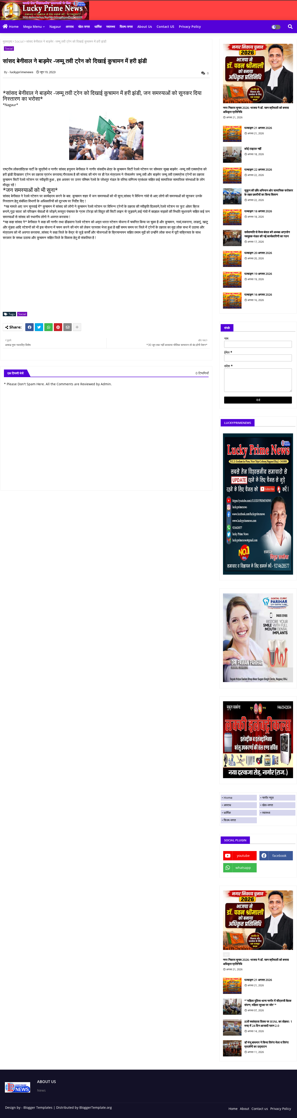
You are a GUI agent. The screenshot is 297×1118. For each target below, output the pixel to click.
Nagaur (55, 26)
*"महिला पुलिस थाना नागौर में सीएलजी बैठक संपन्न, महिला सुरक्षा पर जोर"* (267, 1003)
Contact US (165, 26)
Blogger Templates (37, 1107)
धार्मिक (98, 26)
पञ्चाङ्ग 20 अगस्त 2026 (258, 253)
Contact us (260, 1108)
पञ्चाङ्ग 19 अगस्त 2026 (258, 274)
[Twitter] (39, 327)
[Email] (67, 327)
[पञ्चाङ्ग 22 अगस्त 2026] (232, 175)
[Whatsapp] (48, 327)
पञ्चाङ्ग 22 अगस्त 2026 (258, 169)
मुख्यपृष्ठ (7, 41)
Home (14, 26)
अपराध (70, 26)
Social (19, 41)
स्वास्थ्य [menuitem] (266, 813)
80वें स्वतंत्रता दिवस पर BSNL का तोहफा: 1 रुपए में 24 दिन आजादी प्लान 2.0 (268, 1023)
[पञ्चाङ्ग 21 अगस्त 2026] (232, 134)
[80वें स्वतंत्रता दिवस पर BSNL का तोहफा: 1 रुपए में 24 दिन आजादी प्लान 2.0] (232, 1027)
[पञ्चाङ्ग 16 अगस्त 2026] (232, 300)
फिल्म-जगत (126, 26)
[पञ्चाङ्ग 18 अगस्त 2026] (232, 217)
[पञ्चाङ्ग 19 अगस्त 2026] (232, 280)
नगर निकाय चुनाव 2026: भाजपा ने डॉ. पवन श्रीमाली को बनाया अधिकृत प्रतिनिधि (256, 110)
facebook (279, 855)
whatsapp (243, 867)
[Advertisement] (109, 276)
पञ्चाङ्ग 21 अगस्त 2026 (258, 128)
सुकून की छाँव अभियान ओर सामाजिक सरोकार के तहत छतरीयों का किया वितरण (268, 192)
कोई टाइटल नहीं (252, 149)
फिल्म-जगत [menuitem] (230, 820)
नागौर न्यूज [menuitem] (268, 797)
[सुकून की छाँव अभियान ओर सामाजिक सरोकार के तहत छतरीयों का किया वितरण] (232, 196)
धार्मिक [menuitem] (227, 813)
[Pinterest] (58, 327)
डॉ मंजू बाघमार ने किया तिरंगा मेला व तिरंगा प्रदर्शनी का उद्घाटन (266, 1044)
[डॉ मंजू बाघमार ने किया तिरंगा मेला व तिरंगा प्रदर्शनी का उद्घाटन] (232, 1048)
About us (144, 26)
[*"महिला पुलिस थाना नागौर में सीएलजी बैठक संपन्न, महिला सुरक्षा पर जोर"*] (232, 1007)
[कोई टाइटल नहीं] (232, 155)
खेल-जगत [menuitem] (267, 805)
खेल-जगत (84, 26)
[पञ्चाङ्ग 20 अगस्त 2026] (232, 259)
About (244, 1108)
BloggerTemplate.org (95, 1107)
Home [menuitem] (228, 797)
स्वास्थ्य (110, 26)
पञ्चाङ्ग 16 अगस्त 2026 (258, 294)
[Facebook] (29, 327)
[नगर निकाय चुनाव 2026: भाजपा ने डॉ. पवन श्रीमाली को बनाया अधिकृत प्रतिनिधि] (258, 73)
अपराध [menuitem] (227, 805)
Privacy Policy (190, 26)
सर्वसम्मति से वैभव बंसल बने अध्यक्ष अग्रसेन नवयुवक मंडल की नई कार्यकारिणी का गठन (267, 234)
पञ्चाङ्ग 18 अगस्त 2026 (258, 211)
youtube (243, 855)
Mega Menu (32, 26)
